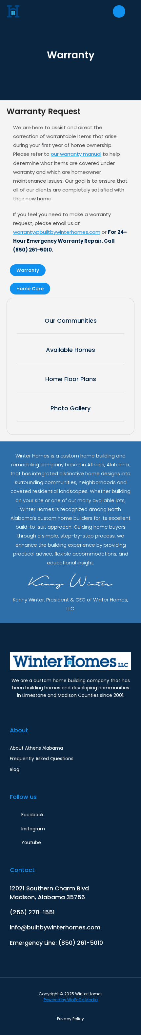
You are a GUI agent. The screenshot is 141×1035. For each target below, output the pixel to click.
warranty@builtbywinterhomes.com (56, 232)
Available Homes (70, 350)
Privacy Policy (70, 1019)
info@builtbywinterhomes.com (55, 927)
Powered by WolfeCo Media (71, 1000)
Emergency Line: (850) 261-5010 (56, 943)
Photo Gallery (70, 408)
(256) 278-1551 (32, 912)
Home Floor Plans (70, 379)
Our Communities (71, 320)
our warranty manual (76, 154)
